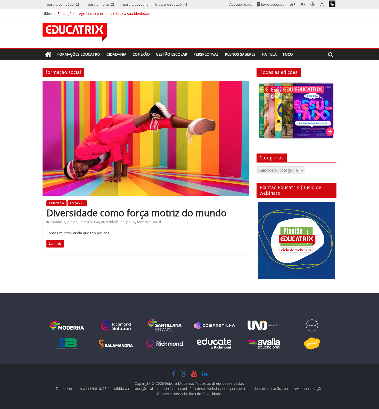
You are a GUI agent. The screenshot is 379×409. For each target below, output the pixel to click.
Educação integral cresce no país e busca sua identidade (104, 13)
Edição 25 (77, 203)
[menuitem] (62, 4)
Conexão (141, 54)
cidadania (58, 222)
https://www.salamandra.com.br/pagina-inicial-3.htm (116, 343)
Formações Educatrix (78, 54)
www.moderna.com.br (67, 325)
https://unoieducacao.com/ (263, 325)
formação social (149, 222)
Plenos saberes (240, 54)
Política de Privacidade (202, 393)
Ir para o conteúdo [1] (61, 4)
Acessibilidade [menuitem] (240, 4)
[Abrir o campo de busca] (330, 54)
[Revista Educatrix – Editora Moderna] (48, 54)
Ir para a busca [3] (135, 4)
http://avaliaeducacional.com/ (263, 343)
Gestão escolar (171, 54)
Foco (288, 54)
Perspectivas (206, 54)
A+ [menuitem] (293, 4)
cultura (72, 222)
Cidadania (116, 54)
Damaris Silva (89, 222)
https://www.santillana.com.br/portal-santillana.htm (165, 325)
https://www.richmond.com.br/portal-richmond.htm (165, 343)
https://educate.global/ (214, 343)
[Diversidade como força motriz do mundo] (146, 84)
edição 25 (128, 222)
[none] (312, 4)
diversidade (110, 222)
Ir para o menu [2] (99, 4)
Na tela (269, 54)
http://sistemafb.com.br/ (67, 343)
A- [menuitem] (302, 4)
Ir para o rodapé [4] (171, 4)
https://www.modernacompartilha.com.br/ (214, 325)
